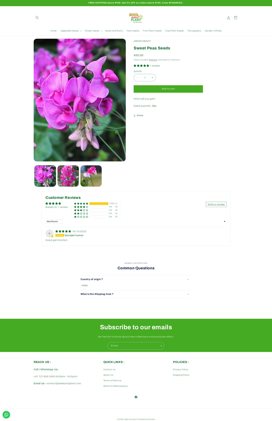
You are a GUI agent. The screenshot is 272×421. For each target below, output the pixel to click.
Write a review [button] (216, 204)
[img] (63, 231)
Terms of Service (112, 380)
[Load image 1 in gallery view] (45, 176)
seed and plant (130, 419)
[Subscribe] (160, 345)
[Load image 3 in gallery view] (91, 176)
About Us (108, 375)
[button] (37, 17)
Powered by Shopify (146, 419)
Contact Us (109, 369)
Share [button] (140, 115)
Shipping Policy (181, 375)
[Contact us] (6, 414)
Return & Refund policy (115, 386)
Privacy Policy (180, 369)
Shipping (153, 60)
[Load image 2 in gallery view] (68, 176)
